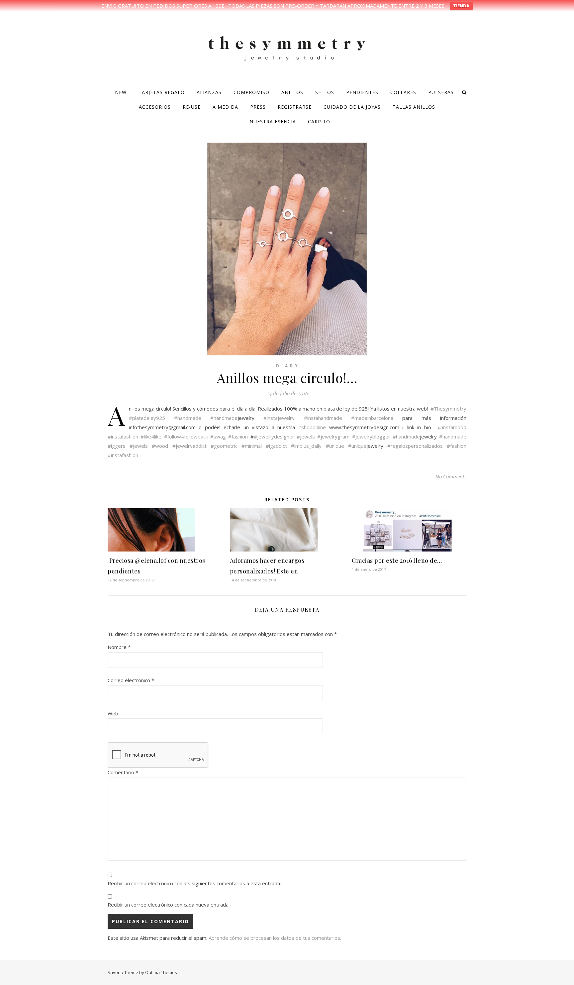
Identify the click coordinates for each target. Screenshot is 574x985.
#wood (160, 445)
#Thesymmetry (448, 408)
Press (258, 107)
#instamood (452, 427)
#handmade (187, 418)
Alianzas (209, 92)
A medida (225, 107)
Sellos (324, 92)
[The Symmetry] (287, 47)
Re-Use (192, 107)
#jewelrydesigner (274, 436)
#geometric (224, 445)
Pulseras (441, 92)
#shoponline (312, 427)
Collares (403, 92)
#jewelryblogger (371, 436)
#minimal (251, 445)
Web (113, 713)
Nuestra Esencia (272, 121)
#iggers (117, 445)
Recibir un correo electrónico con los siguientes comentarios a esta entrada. (194, 883)
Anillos (292, 92)
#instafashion (123, 436)
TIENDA (461, 6)
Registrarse (295, 107)
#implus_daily (306, 445)
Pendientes (362, 92)
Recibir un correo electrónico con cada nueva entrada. (169, 904)
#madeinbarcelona (372, 418)
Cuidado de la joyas (352, 107)
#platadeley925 (147, 418)
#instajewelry (279, 418)
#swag (218, 436)
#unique (335, 445)
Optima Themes (161, 972)
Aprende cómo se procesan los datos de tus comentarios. (275, 937)
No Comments (450, 476)
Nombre (119, 647)
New (121, 92)
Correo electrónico (131, 680)
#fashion (238, 436)
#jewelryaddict (189, 445)
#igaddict (276, 445)
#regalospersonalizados (415, 445)
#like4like (151, 436)
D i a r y (287, 366)
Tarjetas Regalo (162, 92)
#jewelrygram (333, 436)
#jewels (306, 436)
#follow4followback (186, 436)
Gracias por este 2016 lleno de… (397, 560)
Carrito (319, 121)
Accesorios (155, 107)
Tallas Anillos (414, 107)
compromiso (251, 92)
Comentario (123, 772)
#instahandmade (323, 418)
